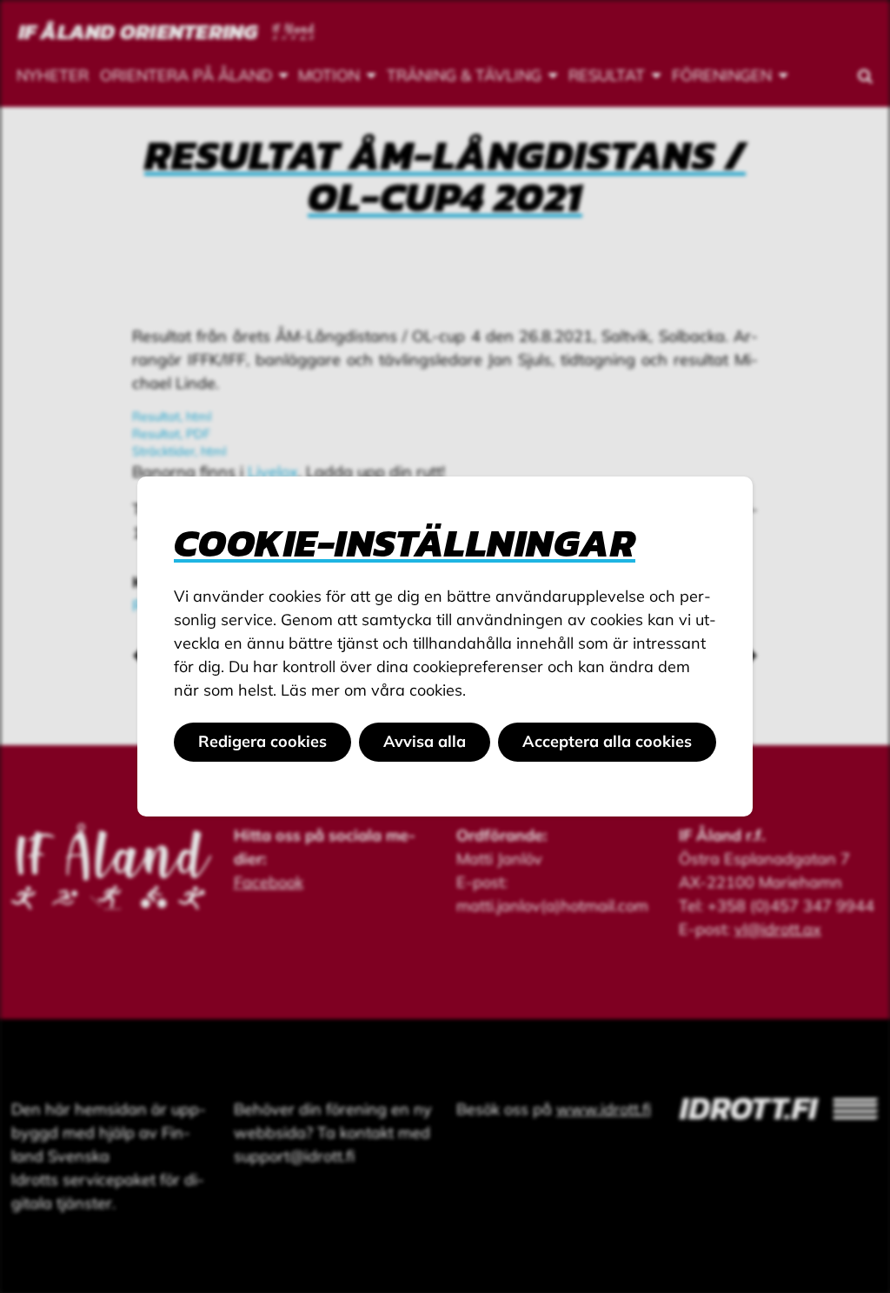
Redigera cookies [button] (262, 741)
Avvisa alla (424, 741)
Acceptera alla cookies (607, 741)
